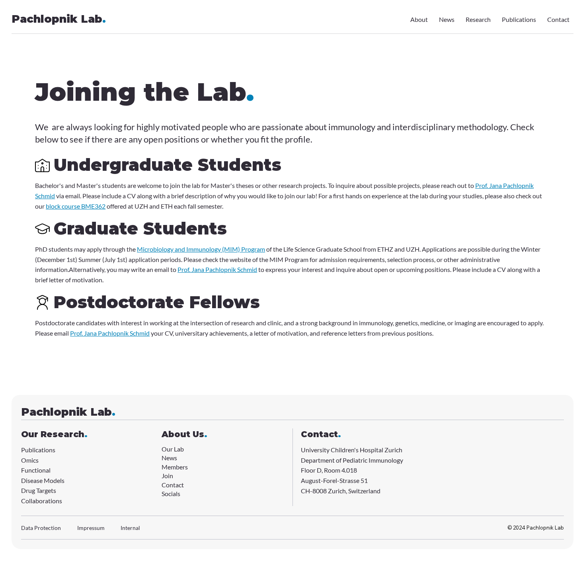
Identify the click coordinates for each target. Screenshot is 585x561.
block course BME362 (75, 206)
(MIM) (231, 249)
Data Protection (41, 527)
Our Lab (173, 449)
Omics (30, 460)
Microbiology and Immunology (179, 249)
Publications (38, 449)
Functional (36, 470)
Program (252, 249)
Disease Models (42, 480)
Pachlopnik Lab (59, 18)
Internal (130, 527)
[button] (171, 494)
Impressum (91, 527)
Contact (173, 485)
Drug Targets (38, 490)
